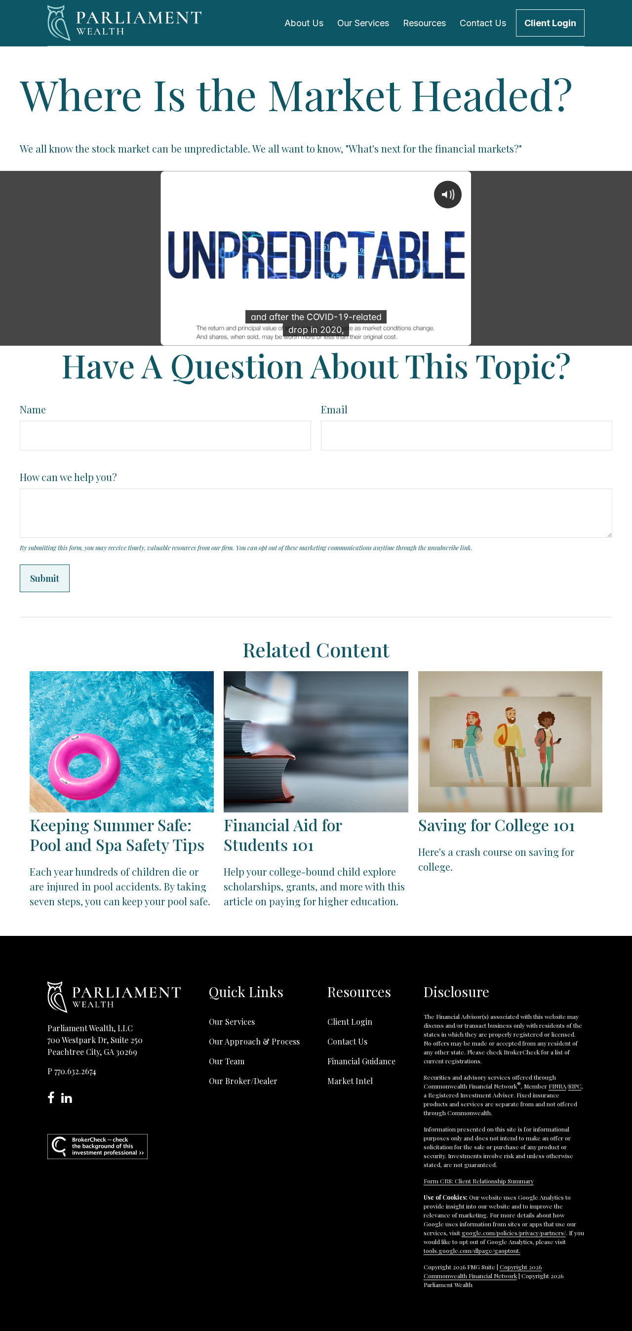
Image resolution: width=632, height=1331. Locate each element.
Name (33, 409)
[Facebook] (54, 1099)
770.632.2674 (75, 1071)
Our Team (226, 1061)
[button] (303, 23)
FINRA (557, 1086)
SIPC (575, 1086)
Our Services (232, 1021)
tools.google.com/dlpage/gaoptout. (472, 1250)
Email (334, 409)
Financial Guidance (361, 1061)
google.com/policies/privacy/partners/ (514, 1233)
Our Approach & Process (254, 1041)
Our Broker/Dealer (243, 1081)
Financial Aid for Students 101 (283, 834)
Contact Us (347, 1041)
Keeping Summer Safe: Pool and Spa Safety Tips (117, 834)
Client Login (349, 1021)
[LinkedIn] (69, 1099)
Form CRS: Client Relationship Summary (479, 1181)
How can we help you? (68, 477)
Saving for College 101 (496, 824)
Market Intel (350, 1081)
